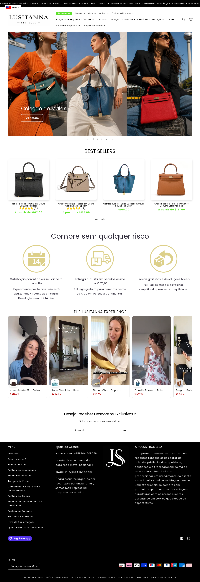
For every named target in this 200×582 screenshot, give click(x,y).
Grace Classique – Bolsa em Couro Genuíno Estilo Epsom (76, 205)
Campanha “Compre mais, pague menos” (24, 488)
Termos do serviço (106, 577)
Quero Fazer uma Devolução (25, 527)
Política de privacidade (22, 470)
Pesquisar (14, 453)
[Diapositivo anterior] (88, 139)
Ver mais (32, 118)
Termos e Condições (20, 516)
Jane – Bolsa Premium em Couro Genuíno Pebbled (28, 205)
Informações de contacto (163, 577)
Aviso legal (142, 577)
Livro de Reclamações (21, 522)
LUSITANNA (37, 577)
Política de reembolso (57, 577)
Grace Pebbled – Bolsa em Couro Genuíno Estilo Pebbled (171, 205)
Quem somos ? (17, 459)
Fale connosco (17, 464)
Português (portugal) (22, 566)
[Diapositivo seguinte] (112, 139)
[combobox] (13, 7)
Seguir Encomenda (19, 475)
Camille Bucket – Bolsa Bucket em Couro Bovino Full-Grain (124, 205)
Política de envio (126, 577)
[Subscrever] (124, 430)
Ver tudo (100, 219)
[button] (80, 13)
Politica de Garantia (20, 511)
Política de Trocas (19, 496)
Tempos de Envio (18, 481)
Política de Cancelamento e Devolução (25, 503)
